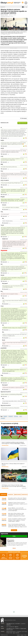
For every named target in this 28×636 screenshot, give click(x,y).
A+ (26, 7)
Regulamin (16, 626)
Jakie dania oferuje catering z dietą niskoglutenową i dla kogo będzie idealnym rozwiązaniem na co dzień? (16, 514)
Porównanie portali (9, 629)
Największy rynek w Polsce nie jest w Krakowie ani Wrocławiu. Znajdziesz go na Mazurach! (17, 504)
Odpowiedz (4, 138)
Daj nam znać (11, 626)
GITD (21, 416)
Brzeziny (16, 416)
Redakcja (2, 623)
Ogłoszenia (4, 533)
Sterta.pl (7, 631)
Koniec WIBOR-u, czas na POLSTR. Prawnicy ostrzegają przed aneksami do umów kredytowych (17, 509)
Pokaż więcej (14, 530)
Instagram (22, 635)
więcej (14, 548)
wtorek (10, 558)
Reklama (2, 628)
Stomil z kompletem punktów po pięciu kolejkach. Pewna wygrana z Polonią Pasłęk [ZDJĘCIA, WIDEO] (17, 520)
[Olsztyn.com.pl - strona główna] (2, 620)
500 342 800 (17, 623)
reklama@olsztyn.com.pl (10, 628)
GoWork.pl (8, 624)
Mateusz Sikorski (4, 14)
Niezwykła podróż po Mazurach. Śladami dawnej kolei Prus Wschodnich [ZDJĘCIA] (17, 498)
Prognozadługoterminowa (24, 556)
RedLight (3, 418)
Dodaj (14, 536)
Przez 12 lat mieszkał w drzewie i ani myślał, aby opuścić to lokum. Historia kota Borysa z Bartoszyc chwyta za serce (17, 525)
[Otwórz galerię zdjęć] (14, 24)
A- (22, 7)
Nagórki (5, 416)
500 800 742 (17, 628)
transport (11, 416)
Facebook (18, 635)
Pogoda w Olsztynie (14, 552)
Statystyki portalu (23, 628)
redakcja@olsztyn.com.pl (10, 623)
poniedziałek (4, 558)
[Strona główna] (11, 3)
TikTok (25, 635)
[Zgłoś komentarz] (8, 138)
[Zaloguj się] (23, 3)
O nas (7, 626)
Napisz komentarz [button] (22, 122)
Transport (3, 6)
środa (17, 558)
